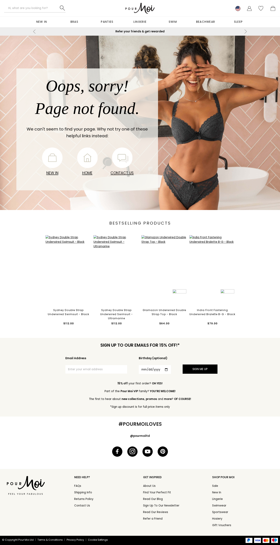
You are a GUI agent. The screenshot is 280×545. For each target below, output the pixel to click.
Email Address (75, 358)
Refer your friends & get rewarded (140, 31)
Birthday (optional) (153, 358)
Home (87, 172)
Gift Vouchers (221, 525)
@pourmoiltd (140, 436)
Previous (34, 31)
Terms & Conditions (50, 540)
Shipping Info (83, 492)
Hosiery (217, 519)
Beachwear (205, 22)
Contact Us (122, 172)
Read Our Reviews (155, 512)
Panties (107, 22)
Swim (173, 22)
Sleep (238, 22)
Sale (215, 486)
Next (246, 31)
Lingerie (140, 22)
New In (41, 22)
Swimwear (219, 506)
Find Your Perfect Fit (157, 492)
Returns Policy (83, 499)
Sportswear (220, 512)
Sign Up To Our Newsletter (161, 506)
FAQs (77, 486)
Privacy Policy (75, 540)
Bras (74, 22)
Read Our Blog (153, 499)
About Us (149, 486)
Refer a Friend (153, 519)
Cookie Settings (98, 540)
